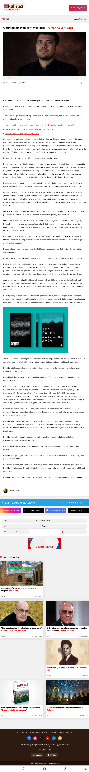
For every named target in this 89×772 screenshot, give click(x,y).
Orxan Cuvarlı (14, 491)
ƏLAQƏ (32, 733)
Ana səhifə (77, 19)
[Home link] (44, 768)
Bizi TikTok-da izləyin (33, 510)
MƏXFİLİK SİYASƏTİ (64, 733)
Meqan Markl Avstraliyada (22, 134)
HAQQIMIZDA (22, 733)
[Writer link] (64, 768)
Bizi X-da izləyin (76, 510)
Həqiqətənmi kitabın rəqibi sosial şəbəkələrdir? (32, 129)
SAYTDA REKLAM (49, 733)
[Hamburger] (3, 769)
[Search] (23, 768)
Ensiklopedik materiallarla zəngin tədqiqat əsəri (39, 125)
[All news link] (85, 768)
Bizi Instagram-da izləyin (11, 510)
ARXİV (38, 733)
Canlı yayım (76, 8)
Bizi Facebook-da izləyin (57, 510)
